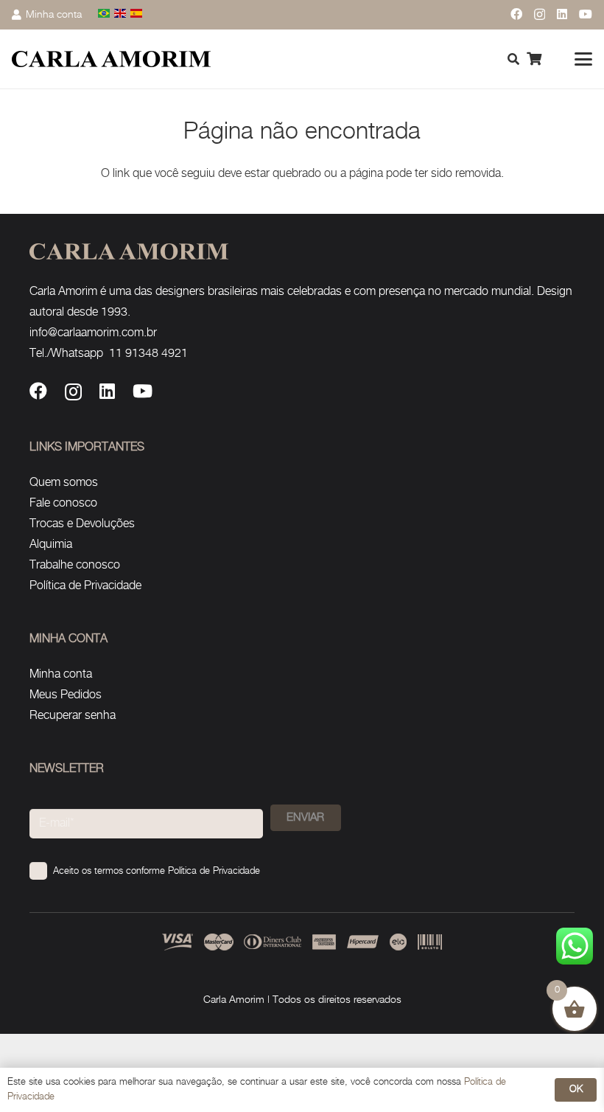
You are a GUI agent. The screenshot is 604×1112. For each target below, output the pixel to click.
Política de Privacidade (85, 586)
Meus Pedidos (65, 695)
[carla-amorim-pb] (111, 59)
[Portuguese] (104, 14)
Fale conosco (63, 503)
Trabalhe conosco (74, 565)
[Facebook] (516, 14)
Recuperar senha (72, 715)
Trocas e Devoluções (82, 524)
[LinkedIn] (562, 14)
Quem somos (63, 482)
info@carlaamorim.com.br (93, 333)
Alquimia (50, 544)
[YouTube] (585, 14)
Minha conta (60, 674)
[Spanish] (137, 14)
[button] (583, 59)
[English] (120, 14)
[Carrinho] (534, 58)
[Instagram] (539, 14)
